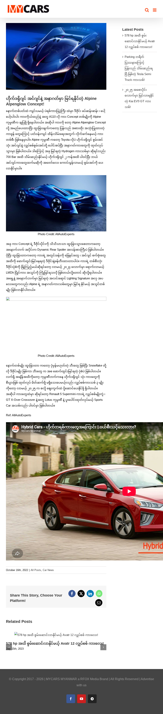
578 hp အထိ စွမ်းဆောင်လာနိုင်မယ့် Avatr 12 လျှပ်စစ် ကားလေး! (55, 643)
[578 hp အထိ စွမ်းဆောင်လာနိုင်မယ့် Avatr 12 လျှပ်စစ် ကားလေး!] (56, 633)
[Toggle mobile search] (147, 10)
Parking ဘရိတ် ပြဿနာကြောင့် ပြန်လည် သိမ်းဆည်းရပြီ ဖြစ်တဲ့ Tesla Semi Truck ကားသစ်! (139, 68)
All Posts (36, 570)
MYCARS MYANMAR (61, 679)
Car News (48, 570)
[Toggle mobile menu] (155, 10)
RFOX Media (89, 679)
